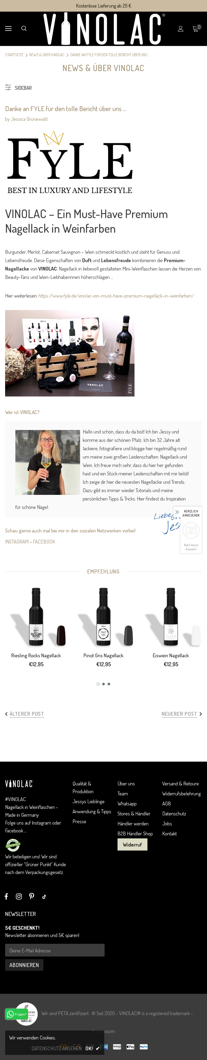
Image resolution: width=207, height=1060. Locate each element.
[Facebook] (6, 896)
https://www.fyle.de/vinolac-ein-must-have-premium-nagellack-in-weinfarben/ (116, 295)
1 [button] (98, 684)
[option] (36, 628)
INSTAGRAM (17, 541)
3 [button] (109, 684)
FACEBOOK (44, 541)
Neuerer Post (179, 713)
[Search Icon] (24, 28)
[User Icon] (181, 29)
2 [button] (103, 684)
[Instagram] (19, 896)
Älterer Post (27, 713)
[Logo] (104, 28)
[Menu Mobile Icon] (8, 28)
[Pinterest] (31, 896)
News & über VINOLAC (46, 54)
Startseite (14, 54)
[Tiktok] (44, 896)
